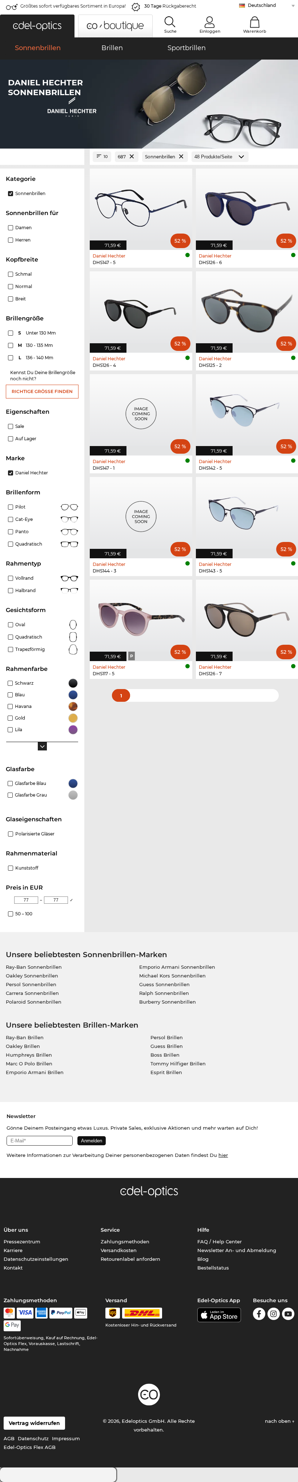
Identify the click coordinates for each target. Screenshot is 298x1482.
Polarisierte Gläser (35, 834)
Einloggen (210, 31)
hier (223, 1155)
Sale (19, 426)
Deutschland (262, 5)
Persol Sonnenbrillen (31, 984)
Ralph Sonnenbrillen (164, 993)
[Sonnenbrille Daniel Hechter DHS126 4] (141, 308)
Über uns (16, 1230)
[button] (37, 26)
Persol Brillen (166, 1037)
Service (110, 1230)
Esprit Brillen (166, 1072)
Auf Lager (25, 438)
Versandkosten (119, 1250)
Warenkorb (254, 31)
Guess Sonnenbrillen (164, 984)
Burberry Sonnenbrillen (167, 1002)
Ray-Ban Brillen (25, 1037)
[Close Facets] (42, 157)
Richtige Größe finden (42, 391)
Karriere (13, 1250)
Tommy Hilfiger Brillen (178, 1063)
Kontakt (13, 1268)
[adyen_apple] (80, 1313)
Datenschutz (33, 1438)
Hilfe (203, 1230)
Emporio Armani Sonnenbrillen (177, 967)
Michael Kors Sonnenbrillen (172, 976)
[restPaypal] (60, 1313)
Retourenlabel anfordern (130, 1259)
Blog (203, 1259)
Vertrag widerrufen (34, 1423)
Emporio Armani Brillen (35, 1072)
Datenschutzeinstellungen (36, 1259)
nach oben (278, 1421)
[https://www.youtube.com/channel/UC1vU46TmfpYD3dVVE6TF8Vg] (288, 1315)
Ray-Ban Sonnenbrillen (34, 967)
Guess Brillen (166, 1046)
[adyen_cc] (9, 1313)
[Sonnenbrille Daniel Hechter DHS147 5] (141, 205)
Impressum (66, 1438)
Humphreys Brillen (29, 1055)
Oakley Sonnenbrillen (32, 976)
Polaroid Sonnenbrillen (33, 1002)
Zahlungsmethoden (125, 1241)
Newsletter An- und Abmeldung (236, 1250)
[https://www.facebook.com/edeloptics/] (259, 1315)
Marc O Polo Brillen (29, 1063)
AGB (9, 1438)
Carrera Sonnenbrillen (32, 993)
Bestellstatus (213, 1268)
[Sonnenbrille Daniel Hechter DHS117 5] (141, 616)
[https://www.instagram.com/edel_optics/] (273, 1315)
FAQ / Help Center (219, 1241)
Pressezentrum (22, 1241)
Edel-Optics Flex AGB (30, 1447)
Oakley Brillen (23, 1046)
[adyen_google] (12, 1325)
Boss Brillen (165, 1055)
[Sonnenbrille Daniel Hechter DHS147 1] (141, 411)
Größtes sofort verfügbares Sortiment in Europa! (73, 6)
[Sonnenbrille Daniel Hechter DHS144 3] (141, 514)
